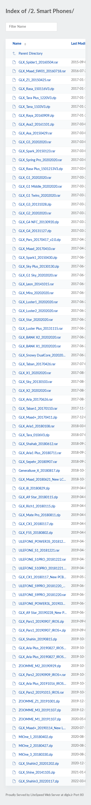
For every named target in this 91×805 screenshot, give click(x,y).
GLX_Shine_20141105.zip (37, 772)
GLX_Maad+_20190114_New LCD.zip (43, 728)
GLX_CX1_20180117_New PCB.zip (43, 577)
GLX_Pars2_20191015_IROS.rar (41, 692)
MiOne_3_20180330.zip (36, 754)
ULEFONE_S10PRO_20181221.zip (43, 568)
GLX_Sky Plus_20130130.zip (39, 266)
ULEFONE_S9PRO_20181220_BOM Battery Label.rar (43, 586)
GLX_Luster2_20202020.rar (38, 311)
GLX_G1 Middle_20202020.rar (40, 186)
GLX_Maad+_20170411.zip (38, 417)
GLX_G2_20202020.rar (35, 213)
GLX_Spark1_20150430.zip (38, 257)
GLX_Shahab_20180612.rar (38, 444)
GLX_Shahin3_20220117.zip (39, 781)
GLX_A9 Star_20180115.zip (38, 497)
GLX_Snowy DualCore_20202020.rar (43, 355)
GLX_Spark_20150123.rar (37, 151)
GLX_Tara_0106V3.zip (34, 435)
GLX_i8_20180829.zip (34, 488)
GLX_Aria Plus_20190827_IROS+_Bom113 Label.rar (43, 648)
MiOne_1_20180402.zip (36, 737)
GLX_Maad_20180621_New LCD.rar (43, 479)
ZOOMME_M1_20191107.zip (40, 719)
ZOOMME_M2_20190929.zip (40, 666)
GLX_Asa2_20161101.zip (36, 124)
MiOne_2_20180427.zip (36, 746)
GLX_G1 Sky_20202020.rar (38, 275)
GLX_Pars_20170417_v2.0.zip (40, 240)
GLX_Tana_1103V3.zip (34, 107)
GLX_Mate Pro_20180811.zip (39, 515)
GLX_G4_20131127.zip (35, 231)
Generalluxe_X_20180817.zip (39, 470)
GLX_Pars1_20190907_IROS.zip (41, 621)
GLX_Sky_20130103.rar (35, 382)
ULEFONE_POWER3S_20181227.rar (43, 541)
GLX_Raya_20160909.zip (36, 115)
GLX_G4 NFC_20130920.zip (39, 222)
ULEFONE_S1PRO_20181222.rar (42, 559)
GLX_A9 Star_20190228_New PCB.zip (43, 612)
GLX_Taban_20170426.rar (37, 364)
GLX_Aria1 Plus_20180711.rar (40, 453)
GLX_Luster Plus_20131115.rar (41, 328)
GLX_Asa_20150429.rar (35, 133)
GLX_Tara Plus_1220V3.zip (37, 98)
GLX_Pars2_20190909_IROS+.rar (42, 675)
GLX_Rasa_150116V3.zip (36, 89)
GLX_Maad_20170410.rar (37, 248)
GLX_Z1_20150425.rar (35, 80)
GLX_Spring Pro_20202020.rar (40, 160)
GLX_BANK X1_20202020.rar (40, 346)
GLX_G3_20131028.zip (35, 204)
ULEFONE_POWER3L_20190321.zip (43, 603)
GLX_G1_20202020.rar (35, 178)
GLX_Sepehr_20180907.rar (38, 462)
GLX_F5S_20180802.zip (36, 533)
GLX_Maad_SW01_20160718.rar (42, 71)
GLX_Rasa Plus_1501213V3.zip (41, 169)
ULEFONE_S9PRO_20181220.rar (42, 595)
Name (17, 43)
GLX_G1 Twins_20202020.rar (39, 195)
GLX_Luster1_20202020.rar (38, 302)
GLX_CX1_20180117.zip (36, 524)
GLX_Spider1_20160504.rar (38, 62)
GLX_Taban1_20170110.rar (38, 408)
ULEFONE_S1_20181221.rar (39, 550)
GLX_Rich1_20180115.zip (37, 506)
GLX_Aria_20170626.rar (36, 399)
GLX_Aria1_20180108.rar (37, 426)
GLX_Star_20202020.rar (36, 320)
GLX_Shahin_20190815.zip (38, 639)
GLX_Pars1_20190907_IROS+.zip (42, 630)
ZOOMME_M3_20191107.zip (40, 710)
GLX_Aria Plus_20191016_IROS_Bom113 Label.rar (43, 683)
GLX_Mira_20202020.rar (36, 293)
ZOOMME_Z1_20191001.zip (39, 701)
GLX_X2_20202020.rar (35, 391)
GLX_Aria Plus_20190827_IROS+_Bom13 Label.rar (43, 657)
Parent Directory (30, 53)
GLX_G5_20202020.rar (35, 142)
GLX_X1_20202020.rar (35, 373)
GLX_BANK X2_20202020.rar (40, 337)
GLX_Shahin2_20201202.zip (39, 763)
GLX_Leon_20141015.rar (36, 284)
